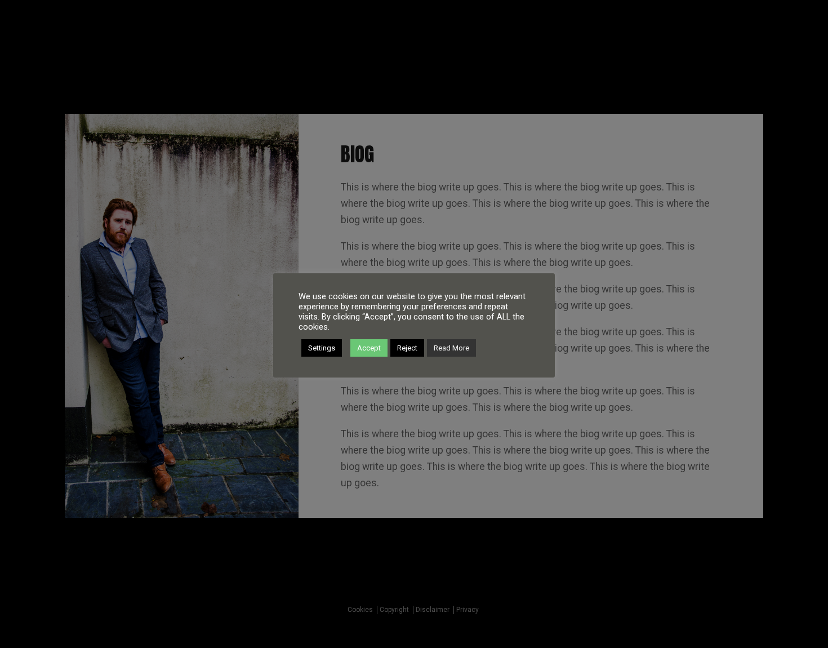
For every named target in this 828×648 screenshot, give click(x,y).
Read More (451, 348)
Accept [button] (369, 348)
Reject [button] (407, 348)
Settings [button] (321, 348)
